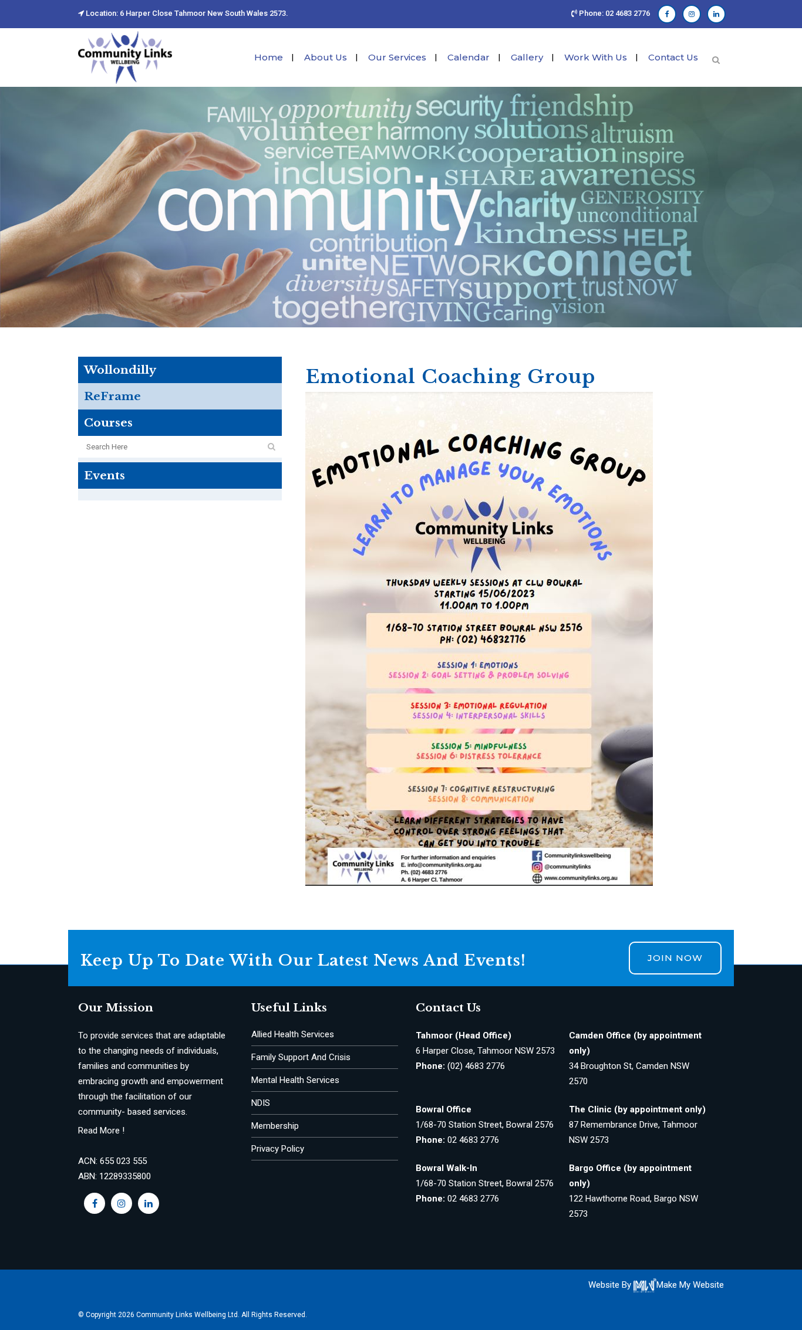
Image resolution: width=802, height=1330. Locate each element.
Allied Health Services (292, 1034)
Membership (275, 1126)
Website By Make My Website (656, 1285)
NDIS (260, 1103)
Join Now (675, 957)
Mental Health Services (295, 1080)
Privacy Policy (277, 1148)
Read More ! (101, 1130)
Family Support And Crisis (301, 1057)
